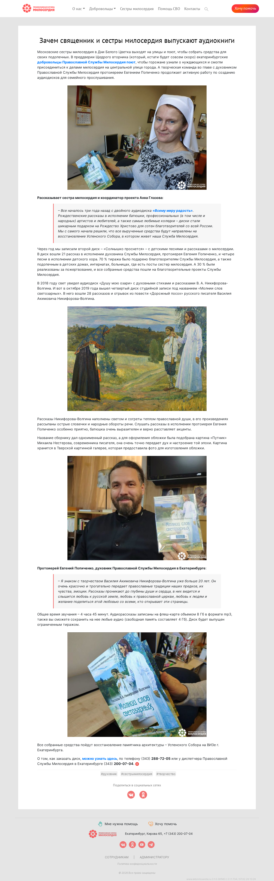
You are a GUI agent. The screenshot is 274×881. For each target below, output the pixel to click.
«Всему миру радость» (173, 210)
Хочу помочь (245, 8)
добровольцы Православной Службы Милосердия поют (86, 62)
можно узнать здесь (99, 758)
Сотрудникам (116, 857)
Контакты (192, 9)
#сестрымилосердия (136, 774)
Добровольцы (101, 9)
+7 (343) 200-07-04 (178, 833)
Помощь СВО (169, 9)
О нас (77, 9)
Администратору (154, 857)
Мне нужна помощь (121, 824)
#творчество (165, 774)
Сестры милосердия (137, 9)
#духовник (109, 774)
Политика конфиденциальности (137, 863)
